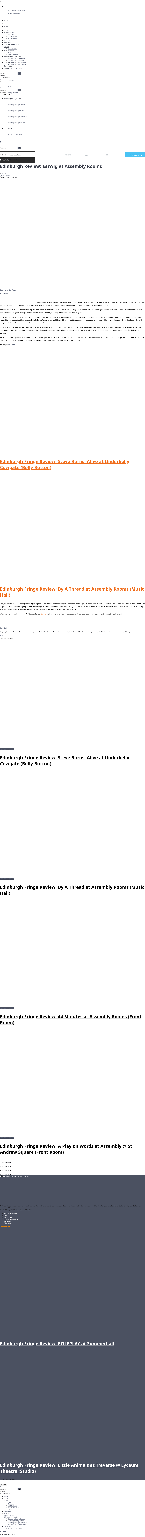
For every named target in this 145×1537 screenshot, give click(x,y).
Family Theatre (13, 92)
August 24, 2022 (5, 175)
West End (11, 32)
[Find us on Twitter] (1, 42)
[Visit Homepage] (11, 7)
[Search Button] (0, 71)
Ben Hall (4, 173)
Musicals (11, 80)
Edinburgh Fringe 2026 (12, 98)
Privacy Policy (8, 1215)
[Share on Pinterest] (4, 293)
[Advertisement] (36, 14)
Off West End (12, 1506)
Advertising (7, 1223)
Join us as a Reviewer (15, 68)
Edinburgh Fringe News (16, 60)
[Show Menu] (0, 79)
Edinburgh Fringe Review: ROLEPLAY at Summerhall (57, 1343)
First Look (7, 37)
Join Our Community (10, 1213)
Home (6, 20)
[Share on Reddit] (5, 293)
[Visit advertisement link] (0, 1160)
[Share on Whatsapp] (7, 293)
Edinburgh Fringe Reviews (16, 58)
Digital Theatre (9, 44)
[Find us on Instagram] (6, 1531)
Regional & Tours (13, 38)
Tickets (6, 47)
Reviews (7, 50)
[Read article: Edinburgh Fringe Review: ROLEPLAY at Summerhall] (72, 1282)
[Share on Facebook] (3, 293)
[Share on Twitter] (1, 293)
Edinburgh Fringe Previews (17, 64)
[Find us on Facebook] (3, 42)
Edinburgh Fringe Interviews (17, 62)
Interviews (8, 42)
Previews (7, 34)
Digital (10, 1509)
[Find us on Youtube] (5, 1531)
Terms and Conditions (11, 1219)
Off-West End (12, 36)
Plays (9, 52)
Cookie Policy (8, 1217)
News (6, 32)
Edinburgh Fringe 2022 (12, 159)
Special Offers (12, 49)
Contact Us (8, 66)
